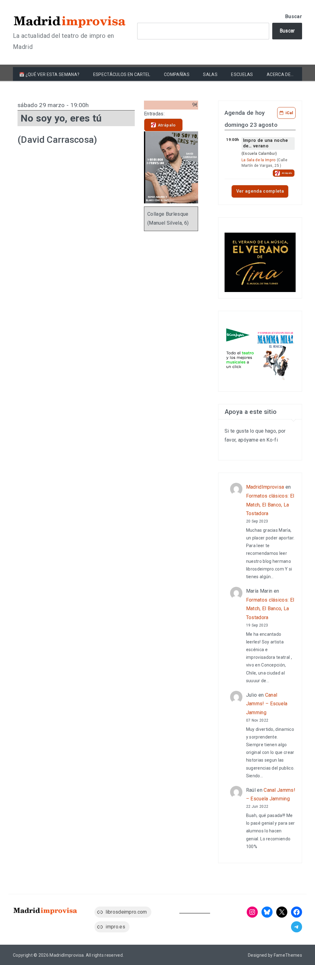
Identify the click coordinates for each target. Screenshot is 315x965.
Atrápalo (167, 124)
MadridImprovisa (265, 487)
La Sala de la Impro (258, 160)
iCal (289, 112)
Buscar (293, 16)
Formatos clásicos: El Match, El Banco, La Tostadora (270, 505)
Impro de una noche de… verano (265, 143)
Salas (210, 74)
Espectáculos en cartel (121, 74)
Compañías (176, 74)
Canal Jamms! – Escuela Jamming (267, 704)
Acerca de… (280, 74)
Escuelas (242, 74)
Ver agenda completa (260, 191)
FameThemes (288, 955)
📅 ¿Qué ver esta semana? (49, 74)
